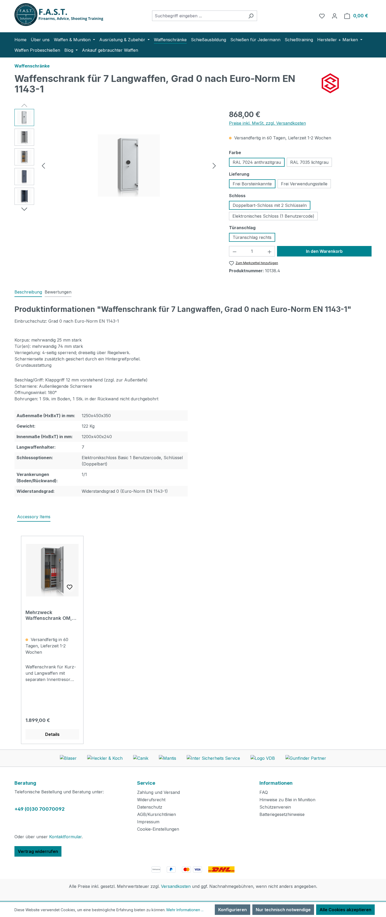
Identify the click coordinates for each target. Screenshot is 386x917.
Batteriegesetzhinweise (282, 814)
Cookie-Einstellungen (158, 829)
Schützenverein (275, 807)
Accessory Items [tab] (33, 516)
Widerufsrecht (151, 799)
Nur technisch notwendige (283, 909)
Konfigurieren (232, 909)
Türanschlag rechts (252, 237)
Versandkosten (176, 886)
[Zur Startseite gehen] (53, 14)
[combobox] (198, 16)
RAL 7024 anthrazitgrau (257, 162)
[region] (116, 165)
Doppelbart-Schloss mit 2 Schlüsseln (270, 205)
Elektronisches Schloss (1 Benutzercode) (273, 216)
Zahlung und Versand (158, 792)
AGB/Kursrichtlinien (156, 814)
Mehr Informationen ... (185, 910)
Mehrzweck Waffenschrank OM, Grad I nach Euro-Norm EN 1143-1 (52, 615)
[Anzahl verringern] (234, 251)
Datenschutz (149, 807)
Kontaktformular (65, 836)
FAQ (263, 792)
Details (52, 734)
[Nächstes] (214, 165)
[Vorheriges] (43, 165)
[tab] (28, 292)
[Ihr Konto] (334, 16)
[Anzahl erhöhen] (269, 251)
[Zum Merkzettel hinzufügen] (69, 587)
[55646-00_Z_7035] (129, 165)
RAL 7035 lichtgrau (309, 162)
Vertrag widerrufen (38, 851)
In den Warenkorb (324, 251)
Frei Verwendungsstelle (304, 183)
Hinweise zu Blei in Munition (287, 799)
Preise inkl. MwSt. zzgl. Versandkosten (267, 123)
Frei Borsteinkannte (252, 183)
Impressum (148, 821)
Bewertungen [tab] (58, 292)
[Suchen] (251, 16)
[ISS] (347, 83)
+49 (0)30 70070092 (39, 809)
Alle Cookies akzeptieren (345, 909)
